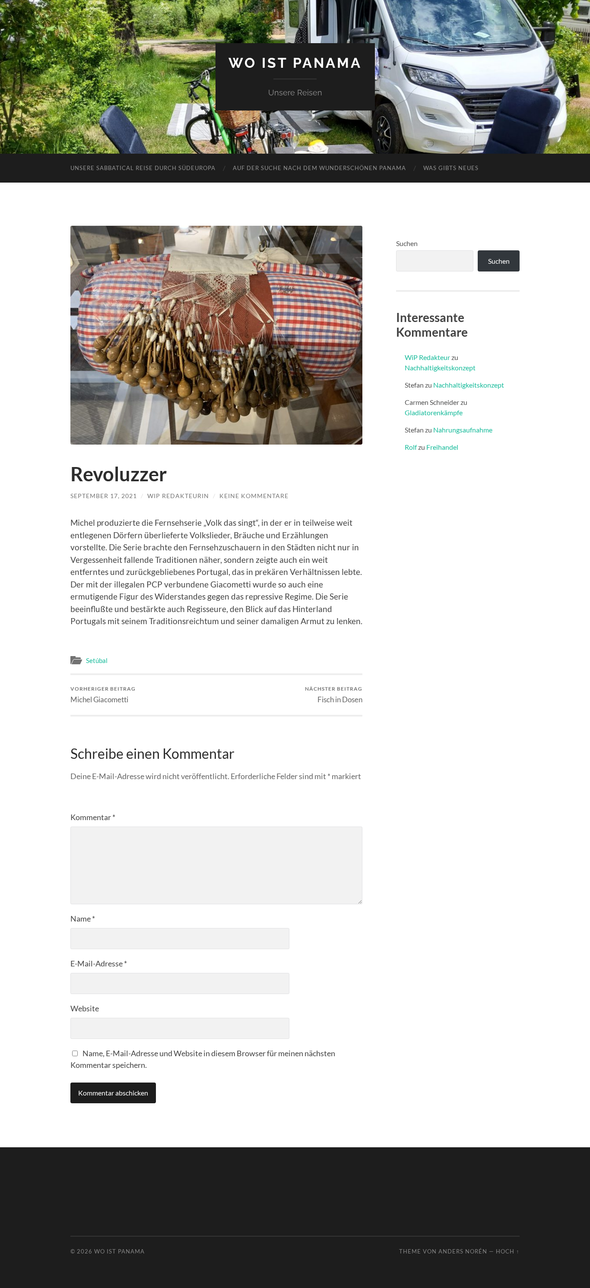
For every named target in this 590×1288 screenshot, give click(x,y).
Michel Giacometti (103, 694)
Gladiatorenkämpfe (434, 412)
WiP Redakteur (427, 357)
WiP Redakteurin (178, 495)
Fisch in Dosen (333, 694)
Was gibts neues (451, 167)
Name (82, 918)
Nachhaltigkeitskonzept (440, 367)
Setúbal (97, 660)
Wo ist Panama (295, 63)
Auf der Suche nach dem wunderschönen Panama (319, 167)
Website (84, 1008)
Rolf (411, 447)
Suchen (407, 243)
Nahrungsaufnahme (462, 430)
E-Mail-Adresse (98, 963)
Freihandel (442, 447)
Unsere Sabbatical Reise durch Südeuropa (143, 167)
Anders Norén (462, 1251)
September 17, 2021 (103, 495)
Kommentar (92, 817)
